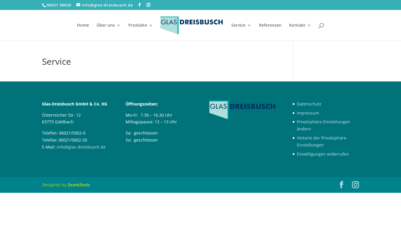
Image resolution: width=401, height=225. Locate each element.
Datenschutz (309, 104)
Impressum (308, 113)
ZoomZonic (79, 185)
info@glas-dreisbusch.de (81, 147)
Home (83, 25)
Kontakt (297, 25)
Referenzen (270, 25)
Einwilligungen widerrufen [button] (323, 154)
